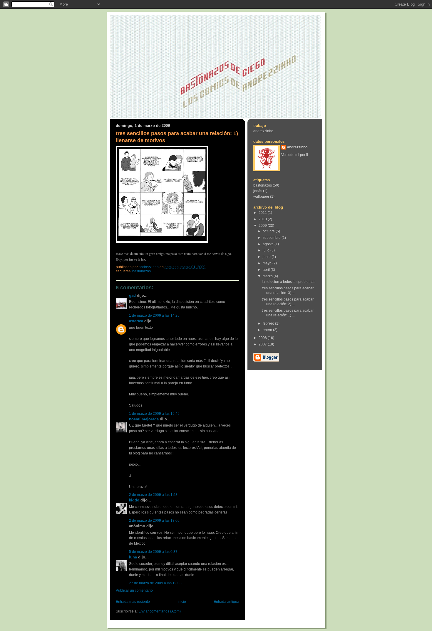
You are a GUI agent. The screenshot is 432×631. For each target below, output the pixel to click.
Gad (132, 295)
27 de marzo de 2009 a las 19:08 (155, 583)
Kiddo (134, 500)
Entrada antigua (226, 602)
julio (266, 250)
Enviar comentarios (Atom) (159, 611)
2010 (263, 219)
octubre (269, 231)
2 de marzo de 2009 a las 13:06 (154, 520)
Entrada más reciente (133, 602)
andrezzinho (263, 131)
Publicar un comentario (134, 590)
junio (267, 257)
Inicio (182, 602)
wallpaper (261, 196)
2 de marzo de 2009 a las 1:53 (153, 495)
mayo (267, 263)
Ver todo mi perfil (294, 155)
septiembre (272, 237)
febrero (269, 323)
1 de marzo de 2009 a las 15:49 (154, 414)
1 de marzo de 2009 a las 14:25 (154, 315)
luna (133, 557)
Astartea (136, 321)
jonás (257, 191)
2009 (263, 225)
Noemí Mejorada (144, 419)
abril (267, 269)
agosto (268, 244)
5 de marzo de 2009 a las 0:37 (153, 552)
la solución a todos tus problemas (288, 281)
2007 (263, 344)
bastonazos (141, 271)
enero (268, 330)
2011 (263, 212)
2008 (263, 338)
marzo (268, 276)
